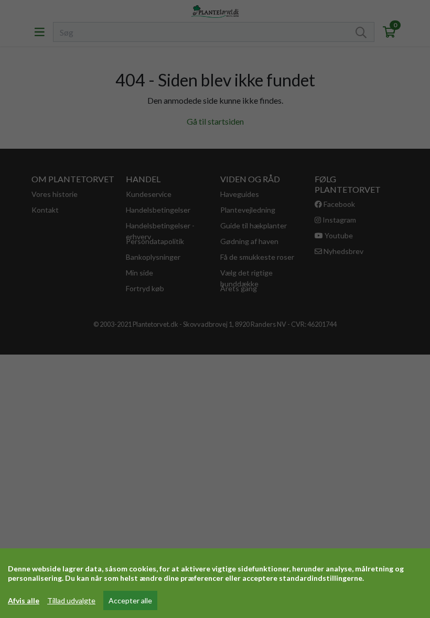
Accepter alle (130, 600)
